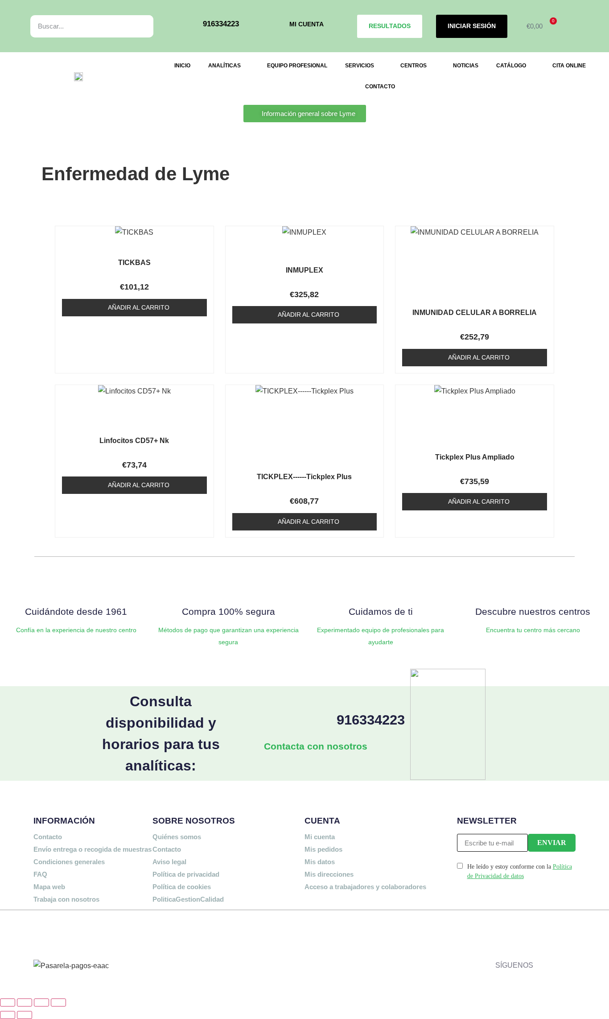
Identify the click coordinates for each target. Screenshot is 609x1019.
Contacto (47, 837)
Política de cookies (181, 887)
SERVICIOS (359, 65)
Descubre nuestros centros (532, 611)
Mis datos (319, 862)
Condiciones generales (69, 862)
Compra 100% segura (228, 611)
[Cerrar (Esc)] (58, 1002)
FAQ (40, 874)
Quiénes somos (176, 837)
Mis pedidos (323, 849)
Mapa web (49, 887)
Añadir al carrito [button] (138, 307)
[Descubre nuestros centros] (533, 584)
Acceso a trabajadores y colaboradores (365, 887)
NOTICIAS (465, 65)
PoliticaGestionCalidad (188, 899)
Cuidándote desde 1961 (76, 611)
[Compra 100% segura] (228, 584)
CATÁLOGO (511, 65)
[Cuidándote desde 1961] (76, 584)
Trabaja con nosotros (66, 899)
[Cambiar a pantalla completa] (24, 1002)
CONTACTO (380, 86)
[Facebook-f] (544, 931)
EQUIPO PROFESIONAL (297, 65)
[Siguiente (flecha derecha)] (24, 1015)
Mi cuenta (319, 837)
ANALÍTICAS (224, 65)
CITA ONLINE (569, 65)
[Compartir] (41, 1002)
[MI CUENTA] (277, 26)
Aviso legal (169, 862)
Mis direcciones (329, 874)
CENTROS (413, 65)
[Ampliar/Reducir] (7, 1002)
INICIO (182, 65)
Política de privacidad (185, 874)
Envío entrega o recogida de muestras (92, 849)
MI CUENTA (306, 24)
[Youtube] (571, 957)
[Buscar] (136, 26)
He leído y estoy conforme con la (519, 871)
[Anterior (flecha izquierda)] (7, 1015)
